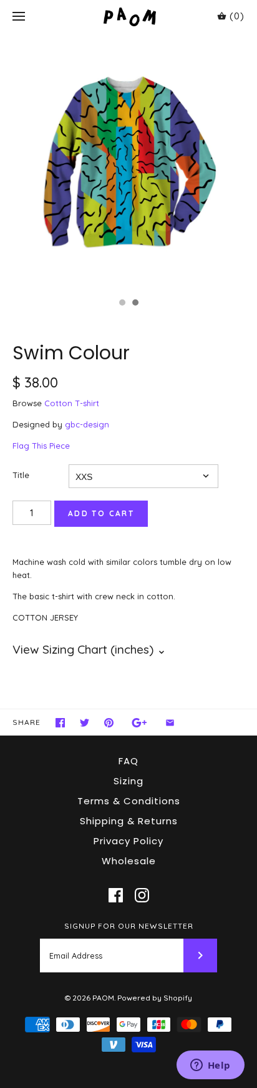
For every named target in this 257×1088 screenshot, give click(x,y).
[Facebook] (116, 895)
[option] (128, 162)
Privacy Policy (128, 840)
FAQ (128, 760)
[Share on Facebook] (60, 722)
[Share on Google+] (139, 722)
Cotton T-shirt (71, 403)
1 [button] (121, 303)
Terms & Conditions (128, 800)
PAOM (103, 997)
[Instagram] (142, 895)
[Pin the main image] (109, 722)
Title (20, 475)
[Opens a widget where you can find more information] (210, 1066)
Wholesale (129, 860)
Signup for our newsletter (128, 926)
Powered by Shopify (154, 997)
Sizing (128, 780)
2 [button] (134, 303)
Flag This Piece (41, 446)
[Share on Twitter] (84, 722)
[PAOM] (129, 16)
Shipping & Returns (129, 820)
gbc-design (87, 424)
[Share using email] (170, 722)
